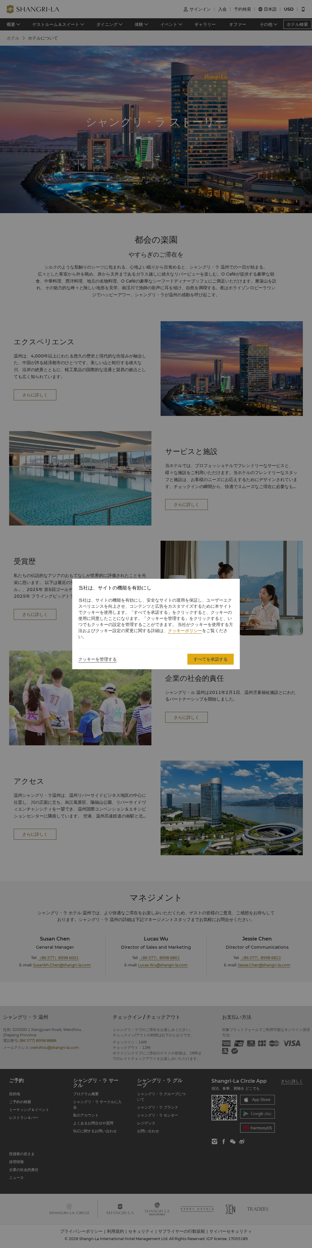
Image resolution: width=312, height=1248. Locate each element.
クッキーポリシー (185, 630)
